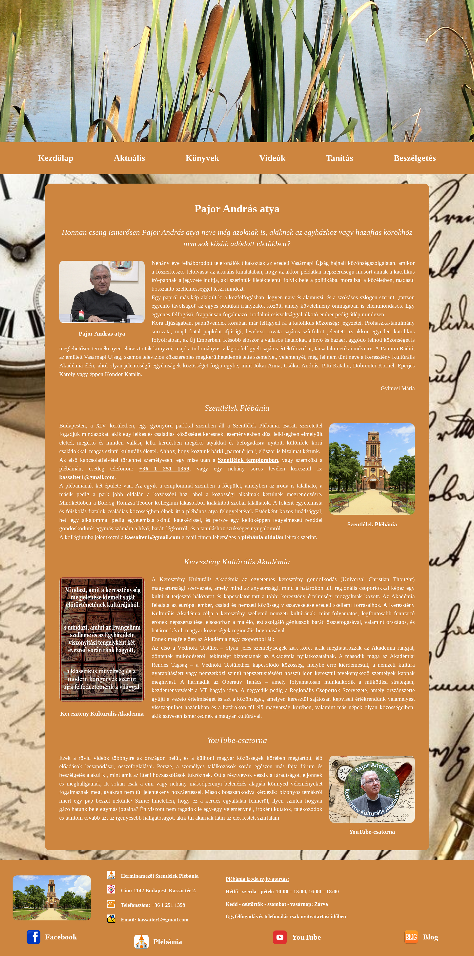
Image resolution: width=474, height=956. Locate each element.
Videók (272, 158)
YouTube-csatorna (372, 832)
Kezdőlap (55, 158)
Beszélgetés (415, 158)
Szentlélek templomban (248, 460)
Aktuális (129, 158)
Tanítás (339, 158)
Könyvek (202, 158)
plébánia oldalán (262, 537)
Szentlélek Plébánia (372, 524)
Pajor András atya (102, 333)
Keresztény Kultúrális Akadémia (102, 713)
